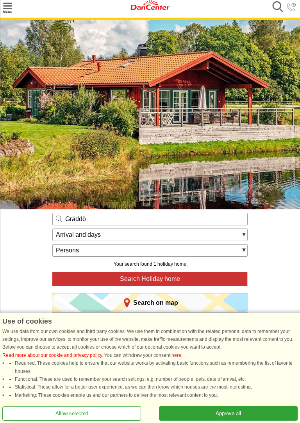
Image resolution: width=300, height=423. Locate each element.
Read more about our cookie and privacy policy (52, 355)
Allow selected (71, 413)
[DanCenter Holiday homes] (150, 8)
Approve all (228, 413)
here (176, 355)
